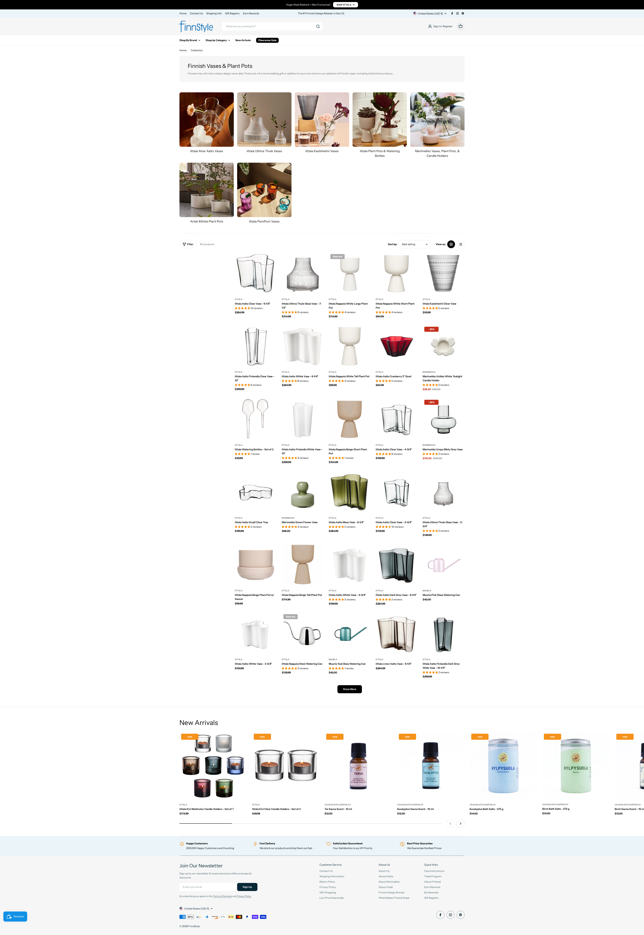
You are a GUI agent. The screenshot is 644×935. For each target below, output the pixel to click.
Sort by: (392, 244)
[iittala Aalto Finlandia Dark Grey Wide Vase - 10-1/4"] (444, 633)
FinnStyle (194, 926)
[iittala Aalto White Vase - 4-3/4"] (350, 565)
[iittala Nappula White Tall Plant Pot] (350, 346)
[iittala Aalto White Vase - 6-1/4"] (303, 346)
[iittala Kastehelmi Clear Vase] (444, 273)
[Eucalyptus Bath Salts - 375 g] (503, 766)
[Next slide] (461, 823)
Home (182, 13)
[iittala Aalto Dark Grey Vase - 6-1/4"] (397, 565)
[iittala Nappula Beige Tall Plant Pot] (303, 565)
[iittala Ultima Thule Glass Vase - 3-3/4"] (444, 492)
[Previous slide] (450, 823)
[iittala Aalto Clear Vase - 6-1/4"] (256, 273)
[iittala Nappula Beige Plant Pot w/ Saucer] (256, 565)
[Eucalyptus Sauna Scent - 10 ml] (431, 766)
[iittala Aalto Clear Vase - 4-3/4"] (397, 419)
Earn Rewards (251, 13)
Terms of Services (222, 896)
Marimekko (429, 372)
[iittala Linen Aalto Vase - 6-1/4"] (397, 633)
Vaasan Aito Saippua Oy (338, 804)
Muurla (427, 590)
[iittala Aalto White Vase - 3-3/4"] (256, 633)
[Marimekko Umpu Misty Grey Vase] (444, 419)
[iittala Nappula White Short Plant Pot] (397, 273)
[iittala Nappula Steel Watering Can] (303, 633)
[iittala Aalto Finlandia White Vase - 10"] (303, 419)
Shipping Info (214, 13)
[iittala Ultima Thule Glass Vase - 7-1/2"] (303, 273)
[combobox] (272, 26)
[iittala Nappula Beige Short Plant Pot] (350, 419)
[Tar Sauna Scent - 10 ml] (358, 766)
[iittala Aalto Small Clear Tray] (256, 492)
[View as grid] (451, 244)
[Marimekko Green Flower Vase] (303, 492)
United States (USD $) (430, 13)
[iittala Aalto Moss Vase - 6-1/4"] (350, 492)
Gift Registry (232, 13)
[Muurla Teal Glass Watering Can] (350, 633)
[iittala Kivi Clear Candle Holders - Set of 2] (286, 766)
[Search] (318, 26)
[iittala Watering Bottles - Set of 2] (256, 419)
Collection (197, 50)
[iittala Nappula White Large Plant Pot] (350, 273)
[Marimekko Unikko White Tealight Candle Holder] (444, 346)
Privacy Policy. (244, 896)
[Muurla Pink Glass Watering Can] (444, 565)
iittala (239, 299)
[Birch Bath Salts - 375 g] (576, 766)
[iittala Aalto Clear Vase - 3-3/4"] (397, 492)
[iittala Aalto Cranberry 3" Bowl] (397, 346)
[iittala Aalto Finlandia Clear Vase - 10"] (256, 346)
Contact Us (196, 13)
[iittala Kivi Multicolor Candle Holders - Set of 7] (213, 766)
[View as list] (461, 244)
